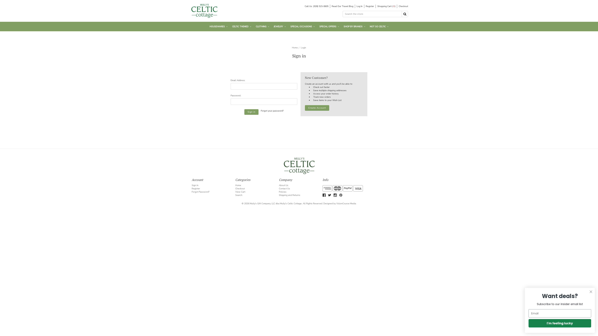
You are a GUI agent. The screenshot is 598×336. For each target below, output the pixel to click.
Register (370, 6)
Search (238, 195)
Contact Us (284, 188)
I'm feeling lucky (560, 323)
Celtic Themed (240, 26)
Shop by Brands (353, 26)
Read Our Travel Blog (342, 6)
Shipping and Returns (289, 195)
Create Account (317, 107)
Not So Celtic (378, 26)
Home (295, 47)
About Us (283, 185)
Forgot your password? (272, 110)
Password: (236, 95)
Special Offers (328, 26)
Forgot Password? (200, 191)
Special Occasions (301, 26)
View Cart (240, 191)
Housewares (217, 26)
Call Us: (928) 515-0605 (316, 6)
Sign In (195, 185)
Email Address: (238, 80)
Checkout (403, 6)
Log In (360, 6)
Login (303, 47)
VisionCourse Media (346, 203)
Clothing (261, 26)
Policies (282, 191)
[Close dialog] (591, 291)
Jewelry (279, 26)
